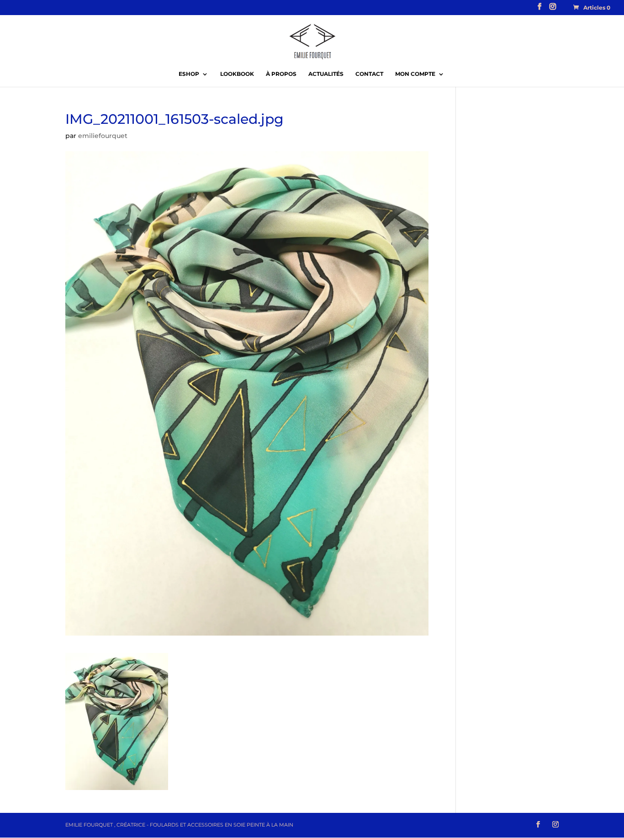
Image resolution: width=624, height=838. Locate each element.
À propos (281, 74)
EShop (189, 74)
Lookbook (237, 74)
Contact (369, 74)
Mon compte (415, 74)
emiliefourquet (102, 136)
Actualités (326, 74)
